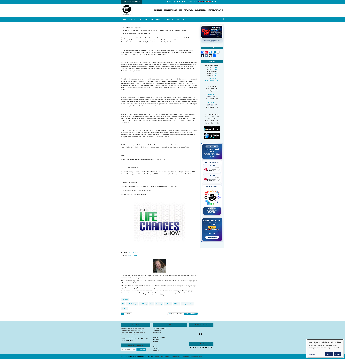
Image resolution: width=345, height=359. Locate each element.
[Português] (207, 2)
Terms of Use (156, 350)
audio (215, 67)
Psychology (168, 304)
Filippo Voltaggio (132, 255)
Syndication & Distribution (159, 337)
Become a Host (170, 10)
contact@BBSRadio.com (135, 335)
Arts (123, 304)
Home (124, 19)
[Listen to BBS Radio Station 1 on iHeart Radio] (212, 169)
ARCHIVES (125, 299)
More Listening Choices (211, 80)
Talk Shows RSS (168, 19)
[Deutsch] (204, 2)
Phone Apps (155, 341)
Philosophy (159, 304)
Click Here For (212, 78)
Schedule (158, 10)
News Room (156, 339)
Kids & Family (143, 304)
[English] (199, 2)
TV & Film (124, 308)
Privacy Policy (156, 348)
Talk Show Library (157, 332)
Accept (337, 354)
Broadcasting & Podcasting (159, 328)
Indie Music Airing (155, 19)
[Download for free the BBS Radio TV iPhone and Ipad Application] (212, 135)
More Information (216, 10)
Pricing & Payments (157, 330)
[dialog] (325, 348)
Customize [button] (312, 354)
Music (151, 304)
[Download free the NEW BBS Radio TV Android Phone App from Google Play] (212, 128)
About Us (155, 344)
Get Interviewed (186, 10)
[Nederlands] (200, 2)
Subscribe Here (212, 237)
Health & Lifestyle (132, 304)
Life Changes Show (133, 252)
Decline (329, 354)
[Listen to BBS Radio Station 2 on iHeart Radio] (212, 179)
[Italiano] (205, 2)
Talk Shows (132, 19)
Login (169, 313)
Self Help (176, 304)
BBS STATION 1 (212, 94)
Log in (195, 1)
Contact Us (155, 346)
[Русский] (208, 2)
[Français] (202, 2)
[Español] (210, 2)
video (215, 73)
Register (189, 2)
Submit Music (200, 10)
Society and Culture (187, 304)
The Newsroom (143, 19)
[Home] (127, 10)
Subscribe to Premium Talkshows (132, 1)
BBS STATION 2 (212, 103)
